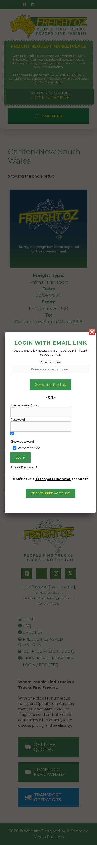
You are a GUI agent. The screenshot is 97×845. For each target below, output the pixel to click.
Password (17, 419)
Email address (50, 362)
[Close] (92, 332)
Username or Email (24, 405)
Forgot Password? (24, 467)
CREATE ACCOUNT (50, 493)
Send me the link (50, 384)
